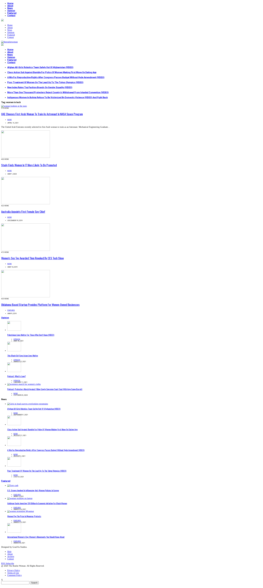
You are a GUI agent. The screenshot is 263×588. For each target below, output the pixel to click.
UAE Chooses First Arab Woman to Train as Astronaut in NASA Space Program (42, 114)
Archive (10, 556)
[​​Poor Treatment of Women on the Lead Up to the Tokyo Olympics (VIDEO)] (14, 466)
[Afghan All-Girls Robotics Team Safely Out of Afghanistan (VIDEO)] (27, 404)
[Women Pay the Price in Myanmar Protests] (20, 511)
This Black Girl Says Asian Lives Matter (22, 355)
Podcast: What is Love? (16, 376)
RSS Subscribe (7, 563)
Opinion (11, 10)
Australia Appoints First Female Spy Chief (23, 211)
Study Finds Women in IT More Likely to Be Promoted (29, 165)
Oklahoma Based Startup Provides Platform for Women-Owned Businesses (40, 304)
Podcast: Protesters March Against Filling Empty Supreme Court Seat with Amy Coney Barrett (44, 389)
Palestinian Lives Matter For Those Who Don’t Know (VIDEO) (30, 334)
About (10, 6)
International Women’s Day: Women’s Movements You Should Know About (36, 536)
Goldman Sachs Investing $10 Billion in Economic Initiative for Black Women (37, 503)
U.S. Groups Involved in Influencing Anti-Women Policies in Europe (33, 490)
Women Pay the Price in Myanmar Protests (24, 516)
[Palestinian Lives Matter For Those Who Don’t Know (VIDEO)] (14, 330)
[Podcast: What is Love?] (14, 371)
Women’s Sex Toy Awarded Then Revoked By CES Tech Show (32, 258)
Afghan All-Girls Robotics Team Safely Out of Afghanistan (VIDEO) (40, 67)
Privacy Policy (13, 570)
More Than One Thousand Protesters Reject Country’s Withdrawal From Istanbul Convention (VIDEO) (58, 92)
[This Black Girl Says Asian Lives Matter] (14, 350)
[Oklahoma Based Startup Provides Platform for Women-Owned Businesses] (25, 297)
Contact (11, 15)
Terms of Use (13, 573)
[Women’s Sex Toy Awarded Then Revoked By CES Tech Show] (25, 250)
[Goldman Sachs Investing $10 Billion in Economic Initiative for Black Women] (19, 498)
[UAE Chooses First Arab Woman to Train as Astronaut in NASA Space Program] (14, 106)
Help (9, 551)
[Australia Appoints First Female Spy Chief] (25, 203)
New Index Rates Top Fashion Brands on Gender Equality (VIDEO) (39, 87)
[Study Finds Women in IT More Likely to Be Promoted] (25, 157)
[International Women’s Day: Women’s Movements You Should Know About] (14, 532)
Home (10, 3)
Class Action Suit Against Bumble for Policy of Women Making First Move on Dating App (51, 72)
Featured (11, 13)
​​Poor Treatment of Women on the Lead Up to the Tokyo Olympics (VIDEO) (45, 82)
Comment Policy (14, 575)
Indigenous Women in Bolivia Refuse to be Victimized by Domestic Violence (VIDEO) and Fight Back (57, 97)
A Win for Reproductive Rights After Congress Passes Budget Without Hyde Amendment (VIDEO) (55, 77)
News (10, 8)
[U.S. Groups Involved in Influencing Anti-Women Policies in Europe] (12, 485)
